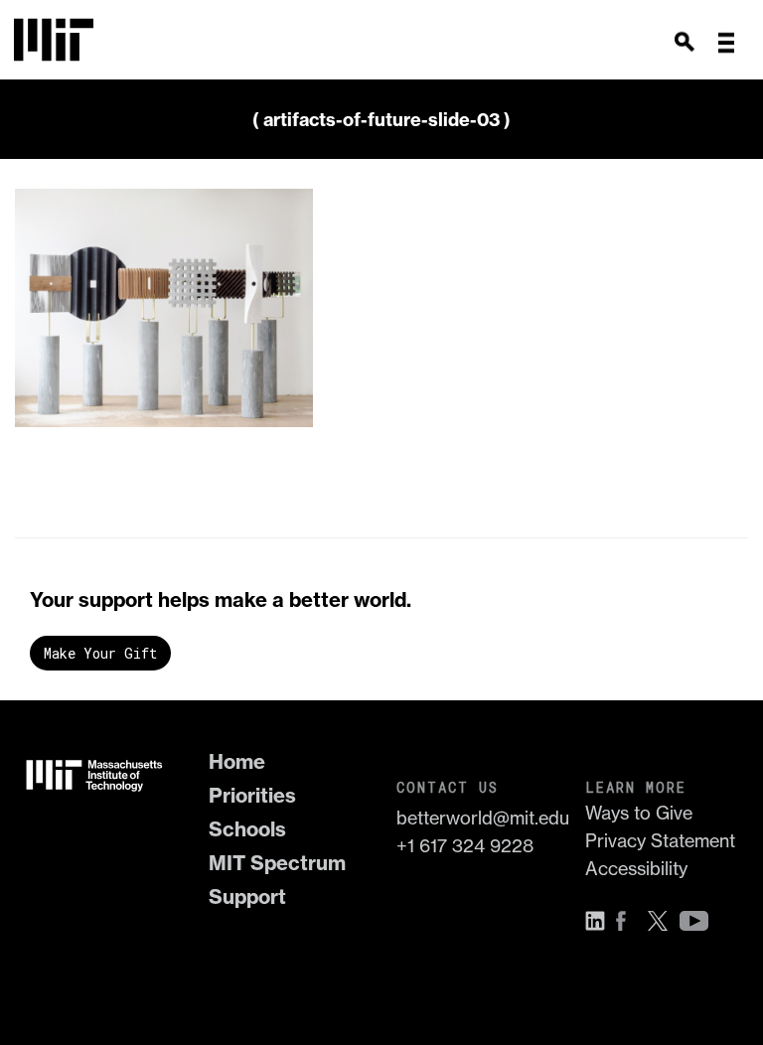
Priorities (252, 795)
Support (247, 896)
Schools (247, 829)
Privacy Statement (660, 840)
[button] (726, 43)
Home (237, 761)
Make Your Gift (100, 653)
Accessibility (636, 868)
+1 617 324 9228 (465, 845)
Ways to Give (638, 813)
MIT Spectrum (277, 862)
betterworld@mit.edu (475, 818)
